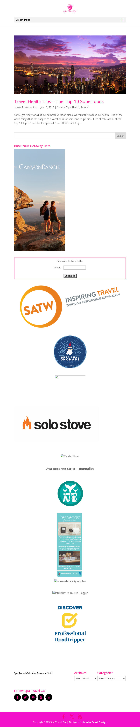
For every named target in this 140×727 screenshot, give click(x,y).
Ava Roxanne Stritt (27, 107)
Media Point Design (95, 722)
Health (75, 107)
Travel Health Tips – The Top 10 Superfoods (59, 101)
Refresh (85, 107)
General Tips (64, 107)
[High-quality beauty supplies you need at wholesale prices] (70, 581)
